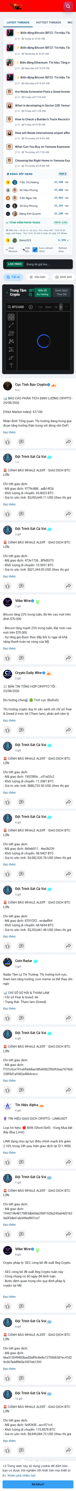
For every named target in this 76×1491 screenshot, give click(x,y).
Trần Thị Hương (29, 182)
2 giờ (18, 534)
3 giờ (18, 750)
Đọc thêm (9, 432)
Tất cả (15, 277)
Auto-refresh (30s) (46, 250)
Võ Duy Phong (28, 205)
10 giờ (18, 1398)
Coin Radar (23, 961)
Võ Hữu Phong (28, 190)
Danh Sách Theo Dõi (61, 292)
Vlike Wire (23, 601)
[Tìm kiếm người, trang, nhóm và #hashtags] (68, 6)
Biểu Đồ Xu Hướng (42, 292)
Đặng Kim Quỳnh (30, 213)
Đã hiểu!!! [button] (38, 1484)
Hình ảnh (65, 277)
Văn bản (39, 277)
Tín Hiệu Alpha (26, 1105)
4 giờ (18, 822)
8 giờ (18, 1254)
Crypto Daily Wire (28, 673)
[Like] (38, 443)
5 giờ (18, 894)
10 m (18, 390)
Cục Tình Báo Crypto (31, 385)
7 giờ (18, 1182)
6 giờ (18, 1038)
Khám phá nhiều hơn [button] (22, 1475)
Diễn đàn (27, 250)
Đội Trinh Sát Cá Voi (30, 457)
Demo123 (25, 240)
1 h (17, 462)
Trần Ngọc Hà (28, 198)
